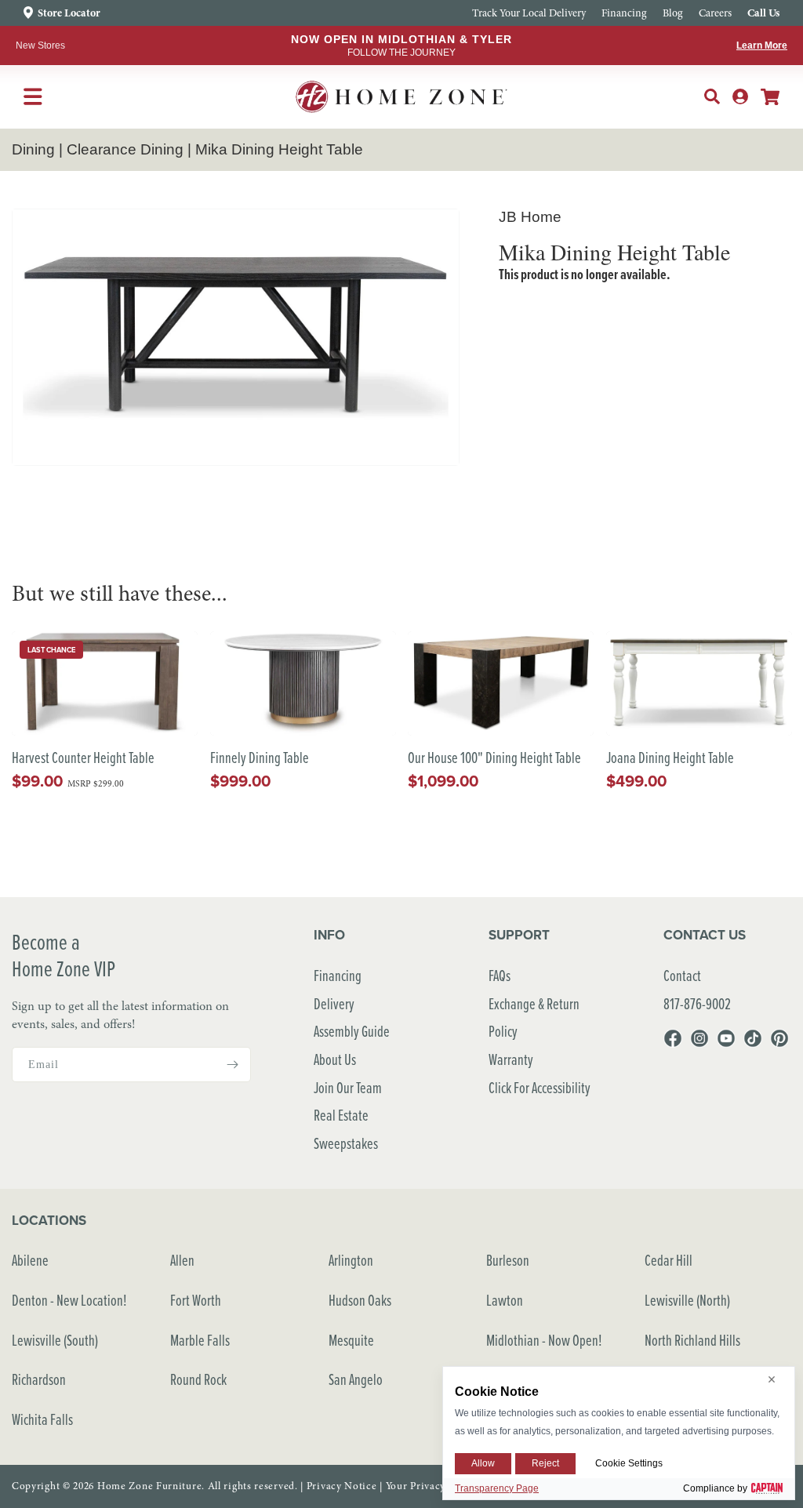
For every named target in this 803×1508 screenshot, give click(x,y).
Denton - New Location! (69, 1299)
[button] (712, 96)
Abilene (30, 1259)
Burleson (507, 1259)
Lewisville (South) (55, 1339)
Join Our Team (348, 1087)
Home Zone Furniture (149, 1486)
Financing (338, 975)
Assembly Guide (352, 1030)
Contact (682, 975)
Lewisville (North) (687, 1299)
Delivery (334, 1003)
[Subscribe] (233, 1064)
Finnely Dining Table (259, 758)
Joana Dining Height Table (670, 758)
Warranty (511, 1059)
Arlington (351, 1259)
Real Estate (341, 1114)
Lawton (504, 1299)
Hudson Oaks (360, 1299)
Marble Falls (200, 1339)
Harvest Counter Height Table (83, 758)
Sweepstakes (346, 1143)
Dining (33, 149)
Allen (182, 1259)
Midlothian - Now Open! (544, 1339)
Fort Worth (195, 1299)
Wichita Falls (42, 1419)
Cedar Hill (668, 1259)
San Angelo (356, 1379)
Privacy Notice (342, 1486)
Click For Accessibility (539, 1087)
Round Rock (198, 1379)
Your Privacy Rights (432, 1486)
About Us (335, 1059)
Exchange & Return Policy (534, 1017)
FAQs (500, 975)
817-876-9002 (697, 1003)
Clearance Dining (125, 149)
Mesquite (351, 1339)
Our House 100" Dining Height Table (494, 758)
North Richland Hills (692, 1339)
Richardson (39, 1379)
